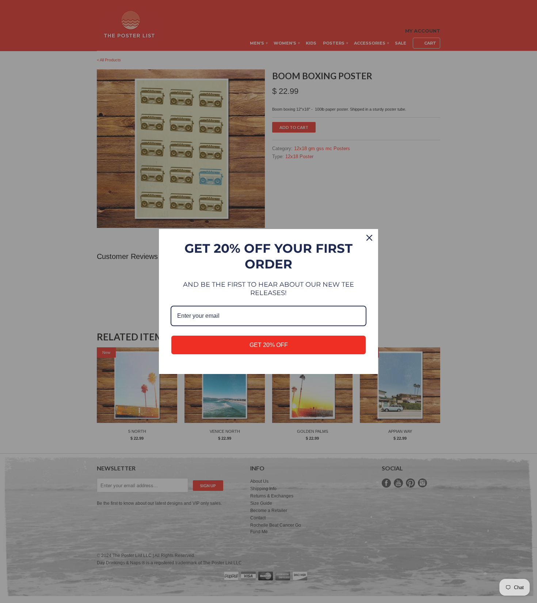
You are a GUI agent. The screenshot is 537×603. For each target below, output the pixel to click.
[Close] (369, 238)
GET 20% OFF (269, 345)
